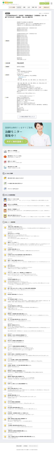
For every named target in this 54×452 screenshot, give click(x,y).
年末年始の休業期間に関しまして (14, 279)
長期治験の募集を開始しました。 (14, 395)
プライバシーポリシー (33, 445)
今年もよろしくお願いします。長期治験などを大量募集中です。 (20, 272)
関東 (24, 7)
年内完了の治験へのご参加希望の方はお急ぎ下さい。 (18, 354)
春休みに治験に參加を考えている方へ (15, 388)
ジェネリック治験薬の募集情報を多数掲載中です (17, 346)
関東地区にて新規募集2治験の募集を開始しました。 (18, 313)
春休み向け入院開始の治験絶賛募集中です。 (16, 340)
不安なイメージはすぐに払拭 (13, 199)
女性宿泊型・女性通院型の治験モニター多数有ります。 (18, 413)
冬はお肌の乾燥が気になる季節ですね (15, 305)
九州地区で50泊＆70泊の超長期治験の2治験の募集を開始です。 (20, 254)
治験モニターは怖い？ (12, 161)
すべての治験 (12, 7)
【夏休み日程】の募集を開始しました (15, 226)
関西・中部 (34, 7)
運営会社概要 (19, 445)
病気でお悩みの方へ (11, 265)
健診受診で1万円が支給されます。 (14, 366)
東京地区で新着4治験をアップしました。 (16, 294)
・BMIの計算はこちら (22, 77)
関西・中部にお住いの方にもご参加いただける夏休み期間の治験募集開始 (22, 288)
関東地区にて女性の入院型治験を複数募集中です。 (17, 335)
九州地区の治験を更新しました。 (14, 249)
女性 (40, 7)
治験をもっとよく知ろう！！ (13, 242)
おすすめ (19, 7)
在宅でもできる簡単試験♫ (13, 204)
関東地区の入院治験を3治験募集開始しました (16, 370)
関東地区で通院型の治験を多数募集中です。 (16, 376)
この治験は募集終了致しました (27, 116)
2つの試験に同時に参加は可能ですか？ (15, 183)
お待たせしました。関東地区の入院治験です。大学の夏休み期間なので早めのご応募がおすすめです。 (26, 372)
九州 (29, 7)
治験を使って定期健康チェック (14, 209)
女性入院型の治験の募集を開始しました (15, 407)
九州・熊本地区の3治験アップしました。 (16, 299)
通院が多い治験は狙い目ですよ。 (14, 325)
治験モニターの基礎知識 (12, 150)
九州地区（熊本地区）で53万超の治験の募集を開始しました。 (20, 365)
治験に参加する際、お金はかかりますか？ (16, 178)
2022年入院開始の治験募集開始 (14, 401)
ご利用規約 (25, 445)
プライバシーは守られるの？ (13, 188)
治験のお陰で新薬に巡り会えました (14, 215)
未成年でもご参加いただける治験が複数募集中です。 (18, 383)
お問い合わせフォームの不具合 (14, 233)
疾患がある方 (46, 7)
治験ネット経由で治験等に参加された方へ (16, 260)
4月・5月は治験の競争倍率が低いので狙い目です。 (18, 319)
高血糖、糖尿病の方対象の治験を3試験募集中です (17, 418)
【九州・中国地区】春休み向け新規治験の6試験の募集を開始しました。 (22, 436)
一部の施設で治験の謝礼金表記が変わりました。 (17, 425)
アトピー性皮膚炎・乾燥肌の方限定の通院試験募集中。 (18, 359)
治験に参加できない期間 (12, 166)
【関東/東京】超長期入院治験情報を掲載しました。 (18, 430)
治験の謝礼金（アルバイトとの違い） (15, 155)
